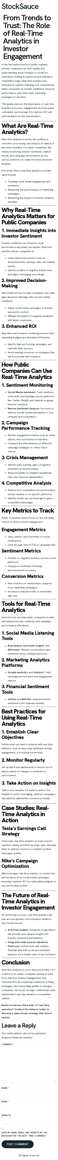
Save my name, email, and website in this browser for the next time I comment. (24, 1134)
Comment (8, 1044)
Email (5, 1101)
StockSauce (20, 6)
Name (5, 1088)
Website (6, 1115)
